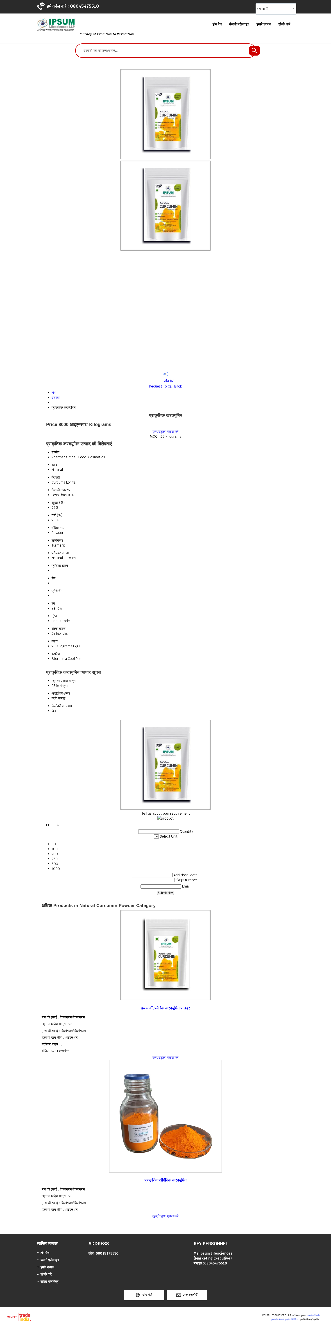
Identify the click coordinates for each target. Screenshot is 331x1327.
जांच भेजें (168, 381)
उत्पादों (55, 397)
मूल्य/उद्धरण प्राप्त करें (165, 431)
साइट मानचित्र (50, 1281)
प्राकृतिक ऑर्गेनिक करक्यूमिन (165, 1180)
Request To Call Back (165, 386)
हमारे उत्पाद (263, 24)
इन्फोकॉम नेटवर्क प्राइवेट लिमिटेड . (285, 1319)
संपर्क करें (284, 24)
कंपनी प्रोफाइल (239, 24)
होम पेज (217, 24)
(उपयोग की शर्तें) (313, 1315)
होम (54, 392)
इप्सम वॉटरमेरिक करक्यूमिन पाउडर (165, 1008)
